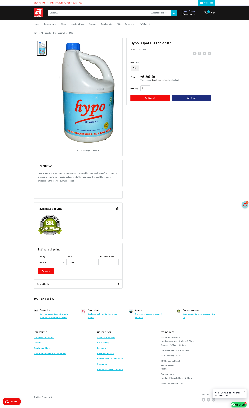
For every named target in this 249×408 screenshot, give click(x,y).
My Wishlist (145, 24)
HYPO (132, 49)
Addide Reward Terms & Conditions (50, 353)
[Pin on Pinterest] (199, 53)
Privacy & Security (105, 353)
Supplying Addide (42, 348)
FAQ (118, 24)
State (70, 256)
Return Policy (103, 342)
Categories (49, 24)
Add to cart (150, 98)
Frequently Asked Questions (110, 369)
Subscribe (208, 3)
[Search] (174, 13)
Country (41, 256)
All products (46, 33)
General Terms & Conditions (110, 358)
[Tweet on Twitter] (204, 53)
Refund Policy (43, 284)
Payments (101, 348)
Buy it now (191, 98)
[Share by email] (209, 53)
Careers (92, 24)
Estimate (46, 271)
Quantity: (134, 88)
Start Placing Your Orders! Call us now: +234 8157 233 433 (58, 3)
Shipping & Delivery (106, 337)
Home (36, 24)
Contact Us (130, 24)
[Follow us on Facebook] (203, 400)
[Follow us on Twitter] (208, 400)
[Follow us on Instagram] (213, 400)
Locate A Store (77, 24)
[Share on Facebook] (194, 53)
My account (188, 14)
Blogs (63, 24)
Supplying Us (106, 24)
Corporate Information (44, 337)
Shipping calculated (160, 80)
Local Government (106, 256)
